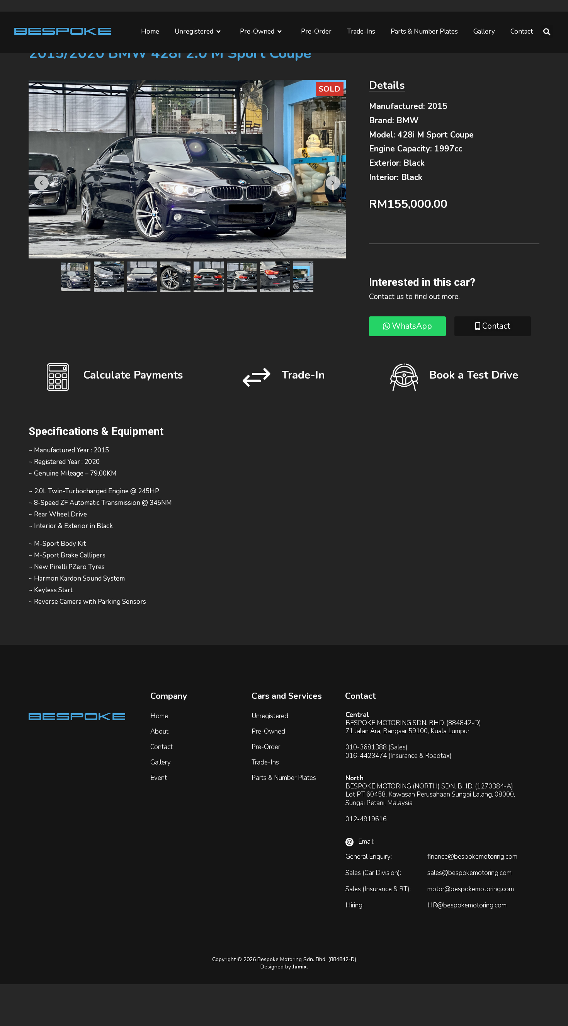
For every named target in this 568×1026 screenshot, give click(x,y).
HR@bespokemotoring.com (467, 905)
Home (150, 31)
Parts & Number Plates (424, 31)
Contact (521, 31)
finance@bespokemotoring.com (472, 856)
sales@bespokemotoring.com (469, 872)
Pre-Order (316, 31)
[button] (547, 31)
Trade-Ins (361, 31)
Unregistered (194, 31)
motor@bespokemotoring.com (470, 889)
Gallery (484, 31)
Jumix (300, 966)
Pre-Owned (257, 31)
